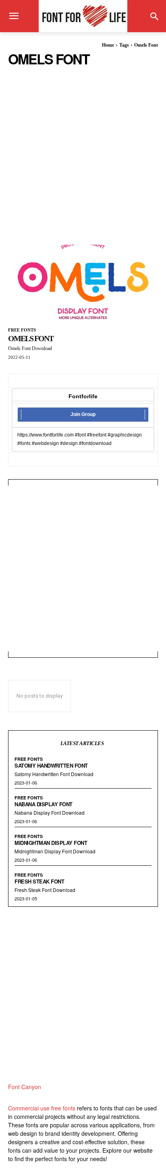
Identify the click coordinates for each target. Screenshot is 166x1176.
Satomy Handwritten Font (51, 765)
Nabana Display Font (44, 804)
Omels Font (30, 338)
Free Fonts (22, 329)
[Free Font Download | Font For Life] (83, 16)
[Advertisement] (83, 150)
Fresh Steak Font (39, 881)
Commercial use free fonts (41, 1108)
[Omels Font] (83, 282)
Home (108, 45)
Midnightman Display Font (51, 842)
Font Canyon (24, 1087)
